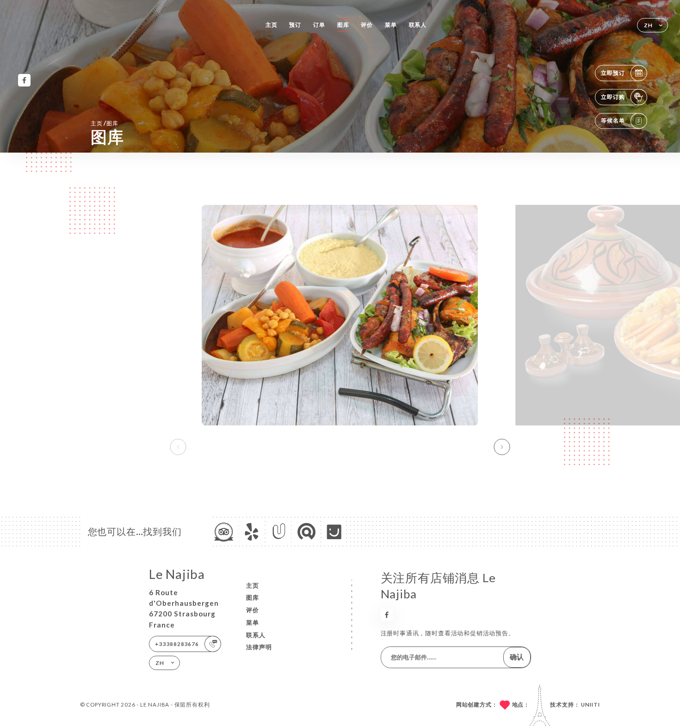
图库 (343, 25)
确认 (517, 656)
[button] (502, 447)
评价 (367, 25)
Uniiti (590, 704)
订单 (319, 25)
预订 (295, 25)
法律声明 (259, 647)
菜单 (391, 25)
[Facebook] (24, 80)
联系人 (418, 25)
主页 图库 (104, 123)
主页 (272, 25)
